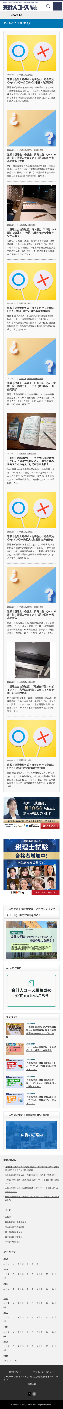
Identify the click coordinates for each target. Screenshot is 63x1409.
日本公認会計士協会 (13, 1237)
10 (47, 1274)
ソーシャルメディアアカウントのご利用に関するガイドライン (31, 1378)
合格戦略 (22, 225)
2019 (6, 1356)
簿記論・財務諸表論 (35, 150)
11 (53, 1274)
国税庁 (8, 1217)
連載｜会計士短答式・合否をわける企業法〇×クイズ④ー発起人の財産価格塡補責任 (30, 538)
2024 (6, 1284)
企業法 (30, 75)
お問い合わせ (15, 1372)
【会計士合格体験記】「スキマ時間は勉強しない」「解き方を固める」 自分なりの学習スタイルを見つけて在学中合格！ (30, 461)
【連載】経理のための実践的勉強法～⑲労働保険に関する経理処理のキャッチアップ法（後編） (31, 1032)
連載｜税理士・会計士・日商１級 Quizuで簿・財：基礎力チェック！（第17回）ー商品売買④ (31, 386)
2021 (6, 1327)
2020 (6, 1342)
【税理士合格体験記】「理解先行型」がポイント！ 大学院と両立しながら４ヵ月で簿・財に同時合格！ (30, 689)
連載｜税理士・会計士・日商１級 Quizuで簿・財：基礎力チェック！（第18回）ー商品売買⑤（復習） (31, 157)
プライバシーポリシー (43, 1372)
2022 (6, 1313)
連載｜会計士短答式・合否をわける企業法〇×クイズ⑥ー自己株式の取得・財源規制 (30, 81)
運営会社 (32, 1384)
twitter (29, 1394)
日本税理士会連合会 (13, 1232)
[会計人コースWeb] (20, 9)
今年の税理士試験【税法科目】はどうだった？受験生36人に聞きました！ (41, 1066)
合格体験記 (31, 225)
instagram (34, 1394)
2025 (6, 1269)
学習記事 (22, 75)
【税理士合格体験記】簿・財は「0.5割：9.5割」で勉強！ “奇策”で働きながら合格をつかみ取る (31, 232)
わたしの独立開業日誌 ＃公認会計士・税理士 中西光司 (41, 1049)
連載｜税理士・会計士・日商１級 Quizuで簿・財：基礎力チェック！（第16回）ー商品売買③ (31, 614)
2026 (6, 1259)
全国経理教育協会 (12, 1242)
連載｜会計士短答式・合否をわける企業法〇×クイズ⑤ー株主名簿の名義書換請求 (30, 309)
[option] (31, 812)
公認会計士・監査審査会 (15, 1222)
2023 (6, 1298)
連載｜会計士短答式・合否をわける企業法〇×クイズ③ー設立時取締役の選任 (30, 766)
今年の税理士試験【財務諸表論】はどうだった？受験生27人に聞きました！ (41, 1083)
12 (5, 1278)
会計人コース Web (29, 1405)
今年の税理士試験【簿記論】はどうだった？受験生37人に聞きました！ (41, 1100)
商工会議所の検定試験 (14, 1227)
